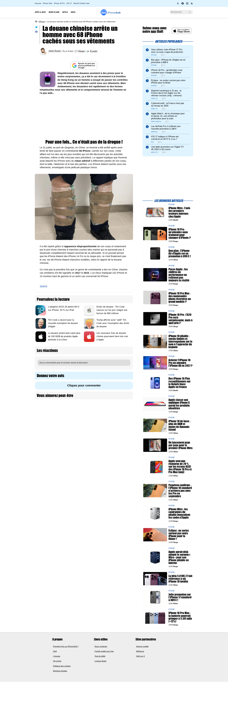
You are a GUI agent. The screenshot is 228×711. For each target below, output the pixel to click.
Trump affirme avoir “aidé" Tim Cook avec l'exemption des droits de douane (112, 323)
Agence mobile (142, 646)
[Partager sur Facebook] (36, 32)
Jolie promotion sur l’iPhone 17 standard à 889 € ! (179, 597)
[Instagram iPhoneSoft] (187, 4)
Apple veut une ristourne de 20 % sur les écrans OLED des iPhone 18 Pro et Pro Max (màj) (180, 467)
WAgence (140, 651)
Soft (114, 12)
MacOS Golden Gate (81, 3)
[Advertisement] (84, 117)
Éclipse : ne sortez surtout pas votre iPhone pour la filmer (168, 81)
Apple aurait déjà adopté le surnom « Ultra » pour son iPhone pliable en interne (179, 557)
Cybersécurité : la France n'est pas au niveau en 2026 (167, 104)
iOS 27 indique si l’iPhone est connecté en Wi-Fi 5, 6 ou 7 (165, 137)
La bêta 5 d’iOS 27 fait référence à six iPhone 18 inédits (180, 578)
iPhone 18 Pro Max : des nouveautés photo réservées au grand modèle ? (179, 297)
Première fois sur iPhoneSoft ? (66, 646)
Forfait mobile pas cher (104, 651)
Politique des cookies (62, 666)
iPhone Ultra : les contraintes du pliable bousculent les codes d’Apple (179, 513)
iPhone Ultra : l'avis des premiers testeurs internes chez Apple (179, 212)
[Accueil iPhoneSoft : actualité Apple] (36, 22)
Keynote (38, 3)
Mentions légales (60, 671)
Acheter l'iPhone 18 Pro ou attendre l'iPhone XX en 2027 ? (180, 363)
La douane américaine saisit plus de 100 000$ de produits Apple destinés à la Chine (64, 336)
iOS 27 (69, 3)
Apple (65, 12)
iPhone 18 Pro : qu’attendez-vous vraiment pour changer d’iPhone (166, 71)
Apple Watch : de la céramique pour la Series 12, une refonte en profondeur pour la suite (168, 116)
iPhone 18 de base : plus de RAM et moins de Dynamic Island (179, 425)
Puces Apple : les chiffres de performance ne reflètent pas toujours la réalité (178, 275)
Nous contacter (101, 646)
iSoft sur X (140, 656)
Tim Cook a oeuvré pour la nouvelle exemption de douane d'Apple (63, 323)
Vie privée (57, 661)
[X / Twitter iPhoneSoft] (178, 4)
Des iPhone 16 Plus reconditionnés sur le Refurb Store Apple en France (179, 382)
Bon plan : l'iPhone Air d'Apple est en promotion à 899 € (168, 61)
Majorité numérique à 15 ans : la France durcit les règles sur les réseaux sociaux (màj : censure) (166, 93)
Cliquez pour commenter (84, 385)
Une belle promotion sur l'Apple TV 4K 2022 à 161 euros (167, 148)
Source (43, 286)
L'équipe (56, 656)
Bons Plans (54, 12)
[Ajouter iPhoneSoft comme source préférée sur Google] (84, 65)
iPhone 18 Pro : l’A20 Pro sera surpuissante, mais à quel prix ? (180, 318)
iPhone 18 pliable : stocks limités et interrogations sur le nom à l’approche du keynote (180, 341)
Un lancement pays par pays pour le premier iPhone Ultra (180, 445)
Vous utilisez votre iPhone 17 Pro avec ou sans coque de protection (167, 50)
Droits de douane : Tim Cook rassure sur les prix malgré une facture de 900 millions (111, 310)
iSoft (55, 651)
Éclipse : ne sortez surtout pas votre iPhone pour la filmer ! (178, 534)
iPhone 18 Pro (59, 3)
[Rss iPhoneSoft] (192, 4)
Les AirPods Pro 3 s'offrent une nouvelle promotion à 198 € (165, 127)
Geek (73, 12)
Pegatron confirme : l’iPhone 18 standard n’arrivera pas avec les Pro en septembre (180, 491)
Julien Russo (54, 51)
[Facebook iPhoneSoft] (182, 4)
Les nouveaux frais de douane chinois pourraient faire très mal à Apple (112, 336)
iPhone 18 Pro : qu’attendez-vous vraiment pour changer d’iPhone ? (179, 233)
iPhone (42, 22)
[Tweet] (36, 28)
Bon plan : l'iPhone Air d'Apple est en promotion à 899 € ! (179, 253)
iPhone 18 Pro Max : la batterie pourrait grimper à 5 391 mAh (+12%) (180, 617)
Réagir (81, 51)
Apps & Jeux (40, 12)
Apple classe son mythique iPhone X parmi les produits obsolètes (179, 404)
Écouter (93, 51)
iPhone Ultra (47, 3)
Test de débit (100, 656)
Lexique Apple (100, 661)
